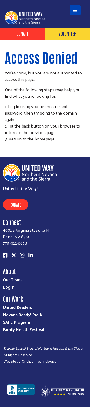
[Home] (45, 0)
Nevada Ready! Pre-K (22, 314)
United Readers (17, 307)
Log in (9, 287)
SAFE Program (16, 322)
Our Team (12, 279)
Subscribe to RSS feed (7, 148)
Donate (22, 33)
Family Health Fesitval (23, 329)
